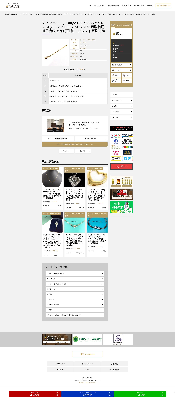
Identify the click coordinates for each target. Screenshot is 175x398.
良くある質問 (114, 369)
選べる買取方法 (126, 5)
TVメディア (60, 369)
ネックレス (83, 42)
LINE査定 (115, 106)
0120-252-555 (165, 6)
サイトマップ (51, 279)
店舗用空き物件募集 (53, 304)
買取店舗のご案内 (139, 5)
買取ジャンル (60, 364)
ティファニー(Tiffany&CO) (87, 40)
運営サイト (50, 299)
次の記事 (82, 151)
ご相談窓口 (149, 5)
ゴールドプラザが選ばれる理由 (56, 284)
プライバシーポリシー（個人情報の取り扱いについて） (64, 315)
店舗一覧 (114, 94)
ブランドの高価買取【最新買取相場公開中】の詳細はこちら (74, 144)
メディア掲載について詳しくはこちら (121, 166)
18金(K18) (83, 48)
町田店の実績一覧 (90, 138)
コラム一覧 (115, 117)
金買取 (87, 369)
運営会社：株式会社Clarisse (87, 382)
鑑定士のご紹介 (52, 289)
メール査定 (115, 112)
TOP (90, 5)
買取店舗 (114, 364)
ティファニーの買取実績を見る (57, 138)
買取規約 (50, 310)
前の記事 (66, 151)
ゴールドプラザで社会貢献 (55, 273)
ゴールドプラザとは (99, 5)
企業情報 (50, 294)
